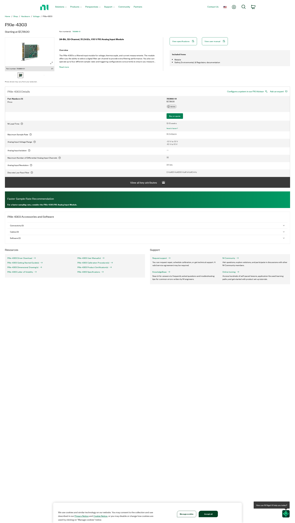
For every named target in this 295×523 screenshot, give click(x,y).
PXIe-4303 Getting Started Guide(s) (23, 262)
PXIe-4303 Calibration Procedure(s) (93, 262)
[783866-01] (20, 75)
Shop (15, 16)
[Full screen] (51, 63)
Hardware (25, 16)
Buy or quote (174, 116)
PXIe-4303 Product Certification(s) (92, 267)
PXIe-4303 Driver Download (19, 258)
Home (7, 16)
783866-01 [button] (76, 31)
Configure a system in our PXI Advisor (245, 91)
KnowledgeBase (159, 271)
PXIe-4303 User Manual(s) (89, 258)
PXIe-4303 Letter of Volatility (20, 271)
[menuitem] (60, 7)
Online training (229, 271)
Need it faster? (172, 128)
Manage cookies (186, 513)
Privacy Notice (82, 515)
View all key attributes (143, 182)
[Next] (44, 75)
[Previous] (15, 75)
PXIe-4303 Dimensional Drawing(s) (22, 267)
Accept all (208, 513)
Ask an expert (277, 91)
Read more (64, 67)
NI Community (228, 258)
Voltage (36, 16)
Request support (159, 258)
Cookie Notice (100, 515)
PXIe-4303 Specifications (88, 271)
